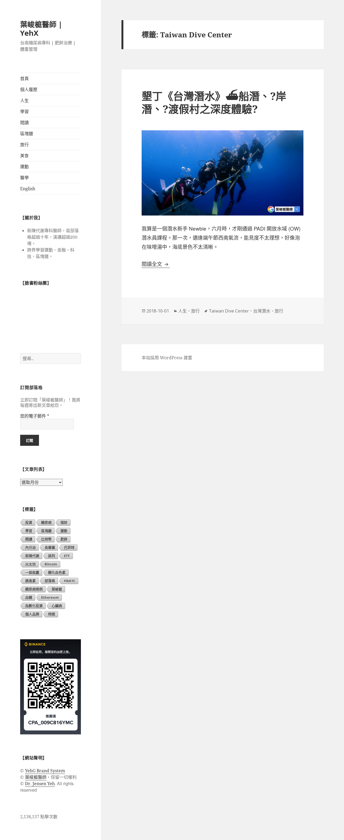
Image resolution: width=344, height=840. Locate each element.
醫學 (24, 178)
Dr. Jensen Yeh (40, 784)
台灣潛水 (261, 311)
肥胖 (63, 539)
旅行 (24, 145)
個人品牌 (32, 614)
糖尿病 (46, 522)
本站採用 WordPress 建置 (167, 358)
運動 (24, 167)
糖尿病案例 (34, 589)
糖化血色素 (57, 572)
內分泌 (30, 547)
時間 (51, 614)
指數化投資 (34, 605)
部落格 (50, 580)
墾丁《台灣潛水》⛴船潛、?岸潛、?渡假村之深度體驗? (214, 102)
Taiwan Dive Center (229, 311)
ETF (67, 555)
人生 (24, 100)
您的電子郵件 (34, 416)
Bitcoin (51, 564)
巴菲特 (69, 547)
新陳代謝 (32, 555)
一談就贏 (32, 572)
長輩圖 (50, 547)
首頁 (24, 78)
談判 (51, 555)
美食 (24, 156)
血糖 (28, 597)
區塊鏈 (26, 134)
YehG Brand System (45, 771)
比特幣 (46, 539)
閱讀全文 (156, 264)
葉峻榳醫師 (35, 777)
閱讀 (24, 122)
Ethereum (50, 597)
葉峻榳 (57, 589)
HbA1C (69, 580)
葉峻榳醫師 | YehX (41, 28)
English (27, 189)
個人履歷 (28, 89)
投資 (28, 522)
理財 (63, 522)
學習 (24, 111)
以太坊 (30, 564)
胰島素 (30, 580)
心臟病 (57, 605)
